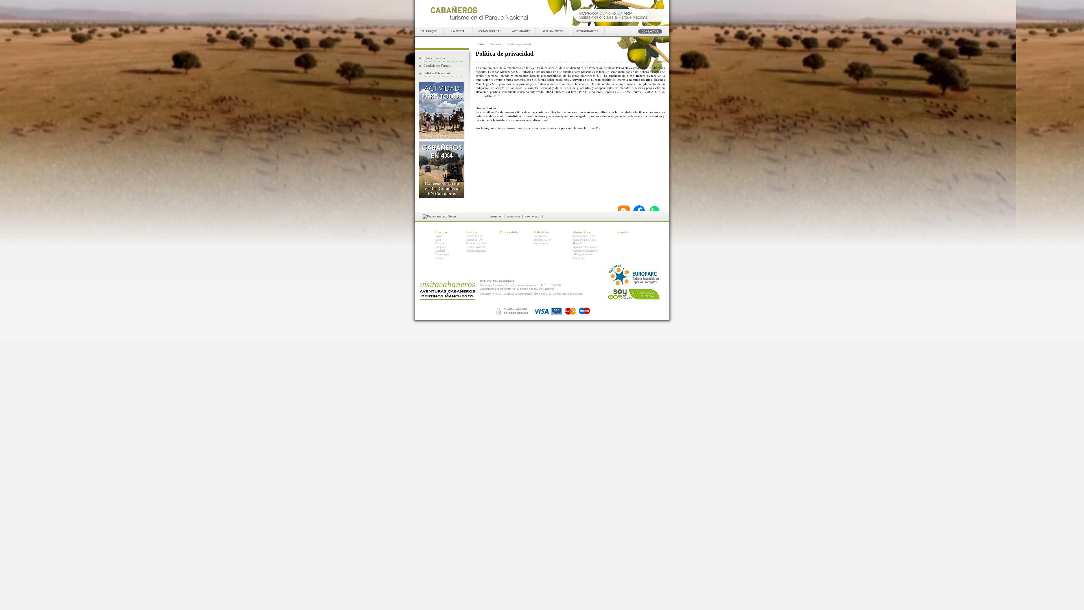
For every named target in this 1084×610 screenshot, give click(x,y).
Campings (579, 258)
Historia (439, 243)
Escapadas (622, 232)
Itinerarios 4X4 (474, 239)
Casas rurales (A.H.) (584, 239)
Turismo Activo (542, 239)
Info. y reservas (434, 58)
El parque (441, 232)
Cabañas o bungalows (585, 250)
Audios (439, 258)
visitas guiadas (489, 31)
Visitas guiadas (509, 232)
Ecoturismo (540, 236)
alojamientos (552, 31)
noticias (495, 216)
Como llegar (442, 254)
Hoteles (577, 243)
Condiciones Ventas (436, 65)
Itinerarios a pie (474, 236)
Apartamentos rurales (585, 247)
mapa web (513, 216)
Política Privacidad (436, 73)
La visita (471, 232)
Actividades (541, 232)
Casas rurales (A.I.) (584, 236)
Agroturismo (541, 243)
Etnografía (440, 247)
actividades (521, 31)
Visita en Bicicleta (476, 243)
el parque (429, 31)
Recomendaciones (476, 250)
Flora (438, 239)
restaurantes (587, 31)
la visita (458, 31)
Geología (440, 250)
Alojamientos (581, 232)
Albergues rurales (583, 254)
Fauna (438, 236)
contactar (532, 216)
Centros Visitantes (476, 247)
